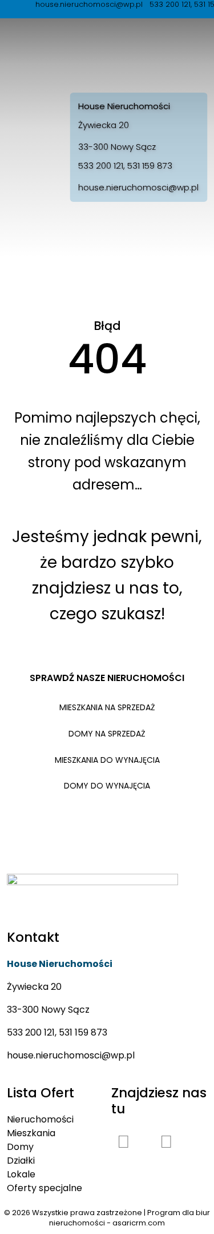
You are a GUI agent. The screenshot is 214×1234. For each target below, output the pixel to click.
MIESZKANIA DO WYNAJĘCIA (107, 760)
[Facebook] (124, 1142)
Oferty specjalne (44, 1188)
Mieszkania (31, 1133)
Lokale (21, 1174)
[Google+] (166, 1142)
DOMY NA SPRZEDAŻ (107, 733)
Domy (20, 1146)
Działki (21, 1160)
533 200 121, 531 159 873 (125, 166)
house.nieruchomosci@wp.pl (138, 187)
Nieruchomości (40, 1119)
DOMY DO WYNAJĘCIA (107, 785)
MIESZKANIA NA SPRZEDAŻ (107, 707)
